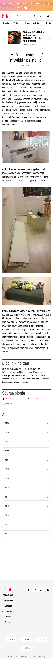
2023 (7, 442)
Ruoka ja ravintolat (32, 23)
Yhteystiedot (8, 595)
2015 (7, 515)
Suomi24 (42, 640)
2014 (7, 525)
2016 (7, 506)
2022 (7, 451)
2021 (7, 460)
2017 (6, 497)
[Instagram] (41, 15)
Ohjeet (8, 617)
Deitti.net (11, 640)
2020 (7, 469)
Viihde (17, 23)
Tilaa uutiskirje (8, 611)
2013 (7, 534)
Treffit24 (27, 648)
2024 (7, 432)
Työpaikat (8, 606)
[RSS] (48, 589)
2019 (7, 479)
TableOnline (26, 640)
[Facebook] (34, 15)
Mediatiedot (8, 601)
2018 (7, 488)
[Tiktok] (48, 15)
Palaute (8, 622)
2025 (7, 423)
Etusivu (6, 23)
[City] (8, 589)
